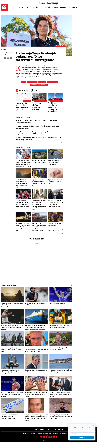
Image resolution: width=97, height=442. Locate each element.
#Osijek (23, 82)
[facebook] (11, 58)
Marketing (24, 433)
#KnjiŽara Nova (32, 82)
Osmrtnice (72, 7)
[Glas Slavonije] (4, 10)
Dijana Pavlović (8, 54)
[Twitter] (5, 58)
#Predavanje (42, 82)
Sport (41, 7)
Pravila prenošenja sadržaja (55, 433)
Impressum (45, 433)
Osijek (29, 7)
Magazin (55, 7)
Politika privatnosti (31, 433)
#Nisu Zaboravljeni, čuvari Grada (39, 84)
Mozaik (47, 7)
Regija (35, 7)
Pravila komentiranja (66, 433)
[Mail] (8, 58)
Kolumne (63, 7)
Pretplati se (82, 437)
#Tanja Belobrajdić (52, 82)
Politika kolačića (39, 433)
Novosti (22, 7)
